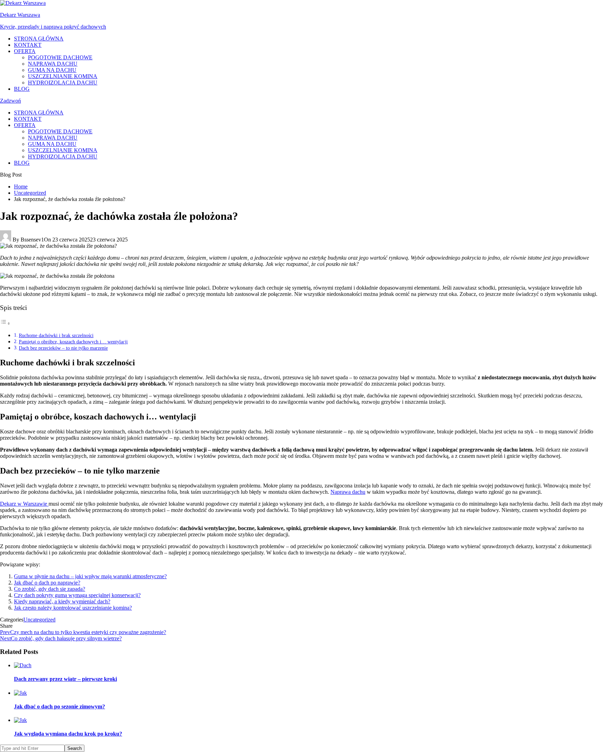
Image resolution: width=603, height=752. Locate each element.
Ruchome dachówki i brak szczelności (56, 335)
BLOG (22, 89)
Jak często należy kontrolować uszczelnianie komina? (73, 608)
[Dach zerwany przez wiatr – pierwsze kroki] (22, 665)
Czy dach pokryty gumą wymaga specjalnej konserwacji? (77, 595)
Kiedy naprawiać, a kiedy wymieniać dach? (62, 601)
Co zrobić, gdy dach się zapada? (49, 589)
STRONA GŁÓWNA (39, 39)
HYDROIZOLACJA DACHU (62, 82)
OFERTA (25, 51)
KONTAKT (28, 45)
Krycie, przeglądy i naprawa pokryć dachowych (53, 27)
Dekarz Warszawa (20, 15)
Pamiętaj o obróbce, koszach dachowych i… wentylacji (73, 341)
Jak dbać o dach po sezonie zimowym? (59, 706)
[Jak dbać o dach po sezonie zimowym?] (20, 693)
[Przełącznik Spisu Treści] (5, 323)
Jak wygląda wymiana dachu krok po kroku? (68, 734)
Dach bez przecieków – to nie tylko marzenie (63, 348)
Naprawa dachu (347, 492)
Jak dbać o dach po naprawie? (47, 583)
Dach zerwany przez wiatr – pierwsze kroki (65, 679)
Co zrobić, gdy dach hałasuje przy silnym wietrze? (61, 638)
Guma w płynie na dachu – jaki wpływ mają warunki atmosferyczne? (90, 576)
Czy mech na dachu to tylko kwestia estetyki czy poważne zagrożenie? (83, 632)
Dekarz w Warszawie (24, 504)
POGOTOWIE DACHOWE (60, 57)
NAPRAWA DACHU (52, 64)
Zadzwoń (10, 101)
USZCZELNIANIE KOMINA (62, 76)
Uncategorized (39, 620)
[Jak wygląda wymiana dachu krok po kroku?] (20, 720)
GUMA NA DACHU (52, 70)
